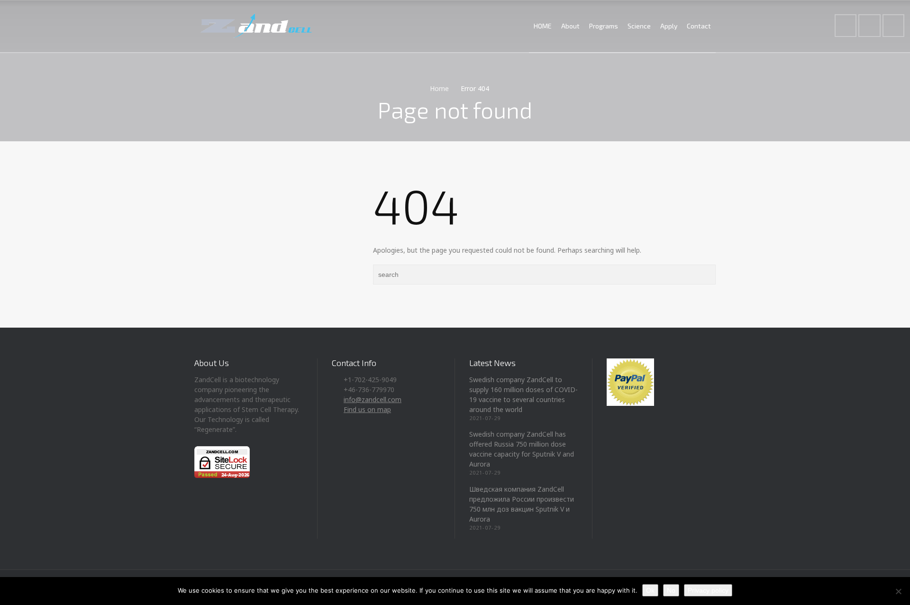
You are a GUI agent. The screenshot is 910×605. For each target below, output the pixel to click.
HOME (543, 26)
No (671, 590)
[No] (898, 591)
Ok (650, 590)
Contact (699, 26)
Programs (603, 26)
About (570, 26)
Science (639, 26)
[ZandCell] (256, 26)
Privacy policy (708, 590)
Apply (668, 26)
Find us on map (367, 409)
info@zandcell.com (372, 399)
